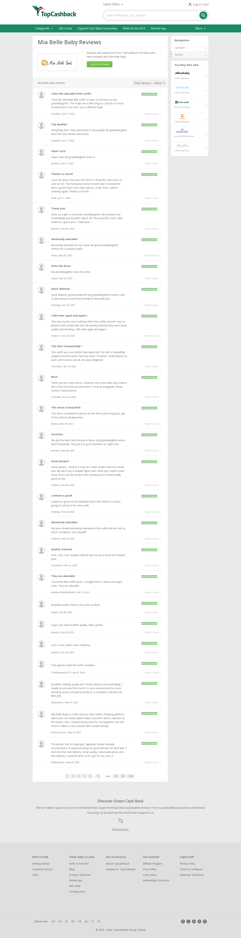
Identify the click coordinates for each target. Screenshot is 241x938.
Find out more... (120, 829)
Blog (71, 869)
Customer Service (42, 869)
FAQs (35, 875)
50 (123, 776)
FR (79, 921)
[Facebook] (183, 921)
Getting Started (41, 863)
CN (60, 921)
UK (53, 921)
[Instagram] (199, 921)
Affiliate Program (152, 863)
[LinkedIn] (194, 921)
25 (116, 776)
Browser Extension (80, 875)
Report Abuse (152, 113)
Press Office (150, 869)
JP (66, 921)
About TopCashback (117, 863)
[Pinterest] (205, 921)
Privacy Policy (187, 863)
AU (86, 921)
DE (73, 921)
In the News (150, 875)
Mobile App (158, 28)
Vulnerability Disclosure (156, 880)
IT (93, 921)
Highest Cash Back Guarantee (97, 28)
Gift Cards (65, 28)
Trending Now (77, 891)
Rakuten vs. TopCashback (120, 869)
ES (98, 921)
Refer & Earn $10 (134, 28)
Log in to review (99, 64)
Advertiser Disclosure (192, 875)
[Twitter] (188, 921)
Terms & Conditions (191, 869)
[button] (113, 4)
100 (131, 776)
